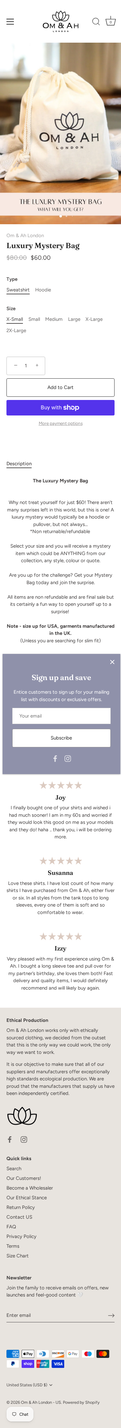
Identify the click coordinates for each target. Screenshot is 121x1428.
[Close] (112, 662)
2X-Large (16, 330)
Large (74, 319)
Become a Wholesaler (29, 1188)
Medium (54, 319)
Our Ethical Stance (26, 1198)
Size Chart (17, 1256)
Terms (12, 1246)
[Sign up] (111, 1315)
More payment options (61, 423)
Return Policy (20, 1207)
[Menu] (10, 22)
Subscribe (61, 738)
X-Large (94, 319)
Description (19, 464)
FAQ (11, 1227)
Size (10, 308)
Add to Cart (60, 387)
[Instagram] (68, 758)
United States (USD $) (26, 1384)
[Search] (96, 23)
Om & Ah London (25, 235)
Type (11, 279)
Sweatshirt (18, 290)
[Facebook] (55, 758)
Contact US (19, 1217)
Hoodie (43, 290)
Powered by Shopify (81, 1402)
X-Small (14, 319)
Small (34, 319)
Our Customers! (23, 1178)
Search (13, 1168)
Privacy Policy (21, 1236)
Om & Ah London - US (41, 1402)
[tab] (22, 463)
